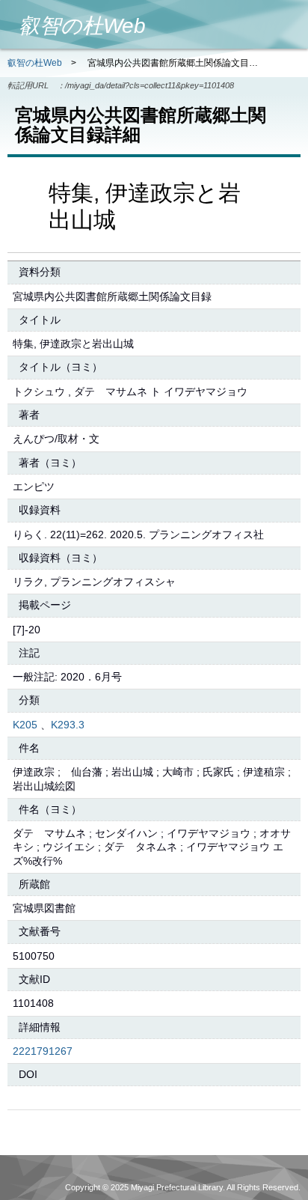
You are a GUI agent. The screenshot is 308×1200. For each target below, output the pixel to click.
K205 (25, 725)
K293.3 (67, 725)
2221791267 (43, 1051)
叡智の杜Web (34, 63)
